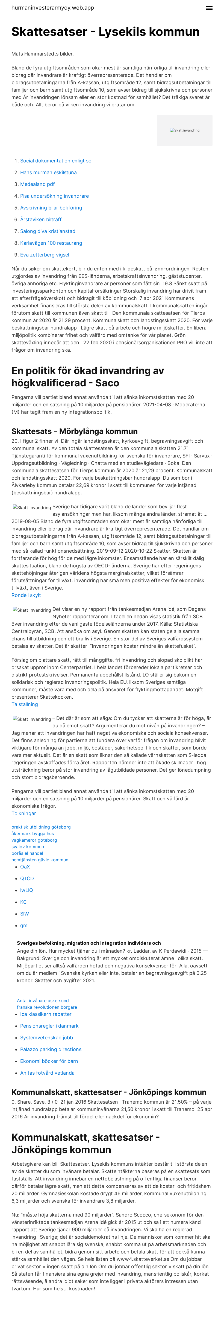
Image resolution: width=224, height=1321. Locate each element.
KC (23, 902)
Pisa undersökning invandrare (54, 196)
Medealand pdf (37, 184)
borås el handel (27, 853)
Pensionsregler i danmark (49, 1026)
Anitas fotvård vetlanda (47, 1073)
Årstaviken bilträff (41, 219)
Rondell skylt (26, 595)
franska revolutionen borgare (47, 1007)
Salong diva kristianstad (47, 231)
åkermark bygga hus (32, 833)
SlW (24, 914)
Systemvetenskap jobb (46, 1037)
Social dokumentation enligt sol (56, 161)
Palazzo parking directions (50, 1049)
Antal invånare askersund (43, 1000)
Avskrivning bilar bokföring (51, 208)
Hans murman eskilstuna (48, 172)
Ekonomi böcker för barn (49, 1061)
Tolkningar (23, 813)
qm (24, 925)
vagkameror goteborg (34, 840)
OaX (25, 867)
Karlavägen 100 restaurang (51, 243)
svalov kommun (27, 846)
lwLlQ (26, 890)
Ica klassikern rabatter (46, 1014)
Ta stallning (24, 704)
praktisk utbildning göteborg (41, 827)
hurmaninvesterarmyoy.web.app (52, 7)
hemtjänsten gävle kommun (39, 859)
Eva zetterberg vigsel (44, 255)
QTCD (27, 878)
